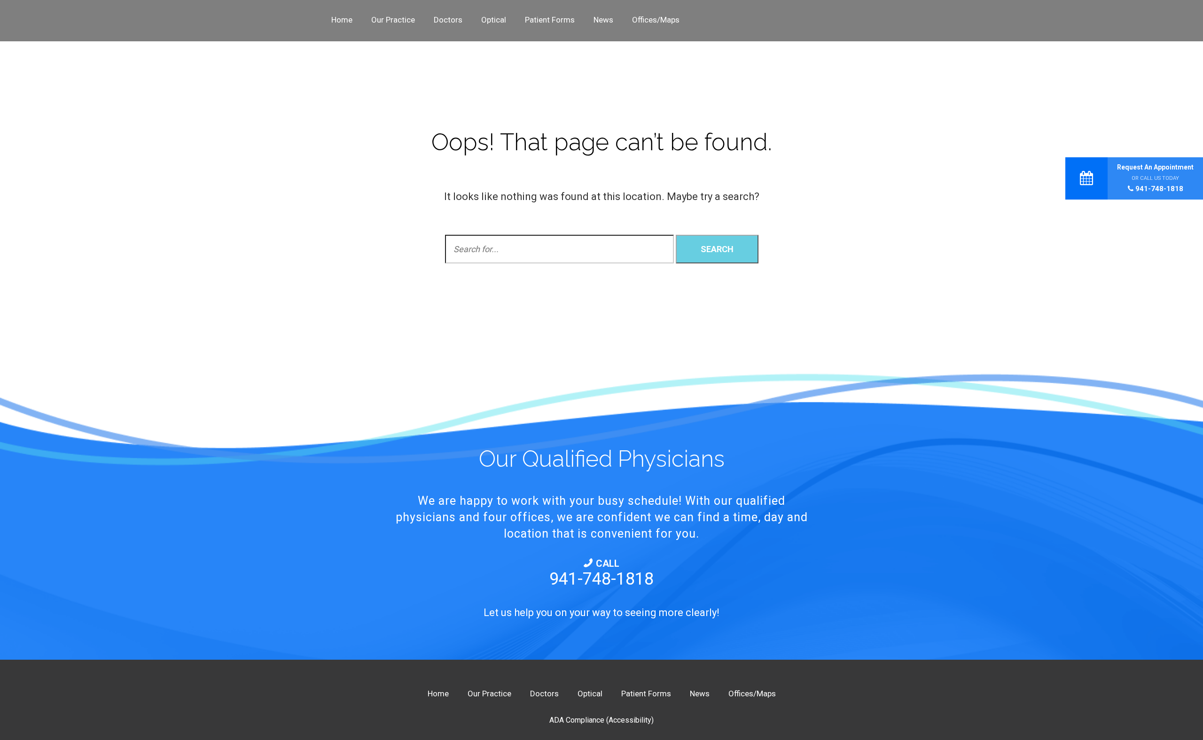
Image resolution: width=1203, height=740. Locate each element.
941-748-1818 (1158, 189)
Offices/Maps (656, 19)
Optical (493, 19)
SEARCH (717, 249)
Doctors (448, 19)
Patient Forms (550, 19)
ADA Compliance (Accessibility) (601, 720)
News (603, 19)
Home (341, 19)
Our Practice (393, 19)
